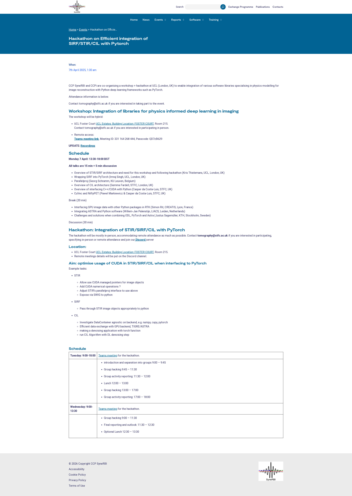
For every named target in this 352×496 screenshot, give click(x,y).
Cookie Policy (77, 474)
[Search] (223, 7)
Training (214, 19)
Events (159, 19)
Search (180, 6)
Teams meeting (107, 355)
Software (195, 19)
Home (134, 19)
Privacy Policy (77, 480)
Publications (263, 7)
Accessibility (76, 469)
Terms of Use (77, 485)
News (146, 19)
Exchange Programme (240, 7)
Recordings (88, 145)
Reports (176, 19)
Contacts (278, 7)
